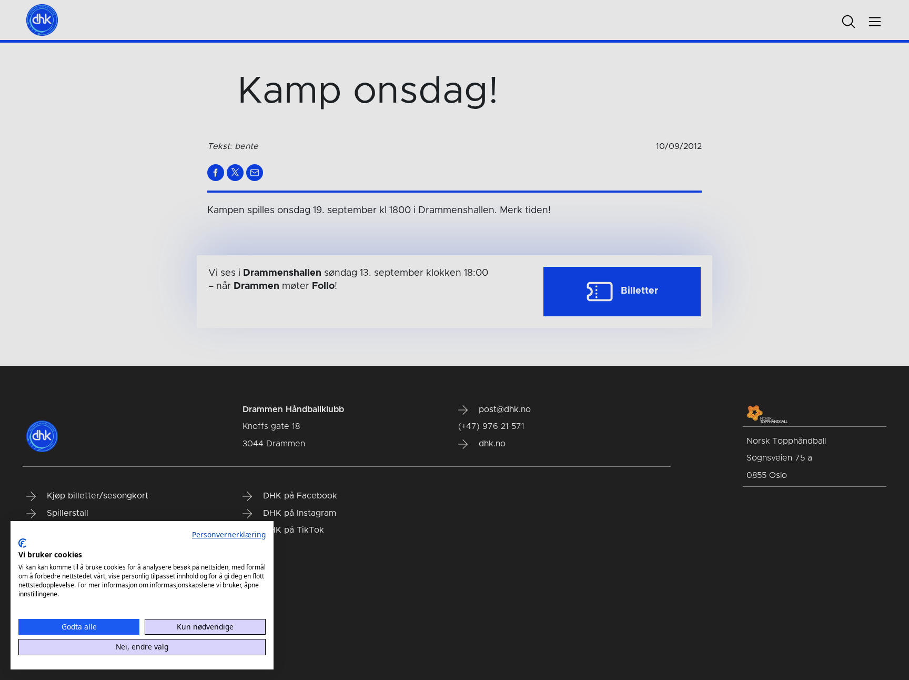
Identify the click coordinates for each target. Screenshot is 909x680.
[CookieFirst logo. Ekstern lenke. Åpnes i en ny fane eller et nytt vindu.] (22, 543)
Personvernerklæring (229, 534)
